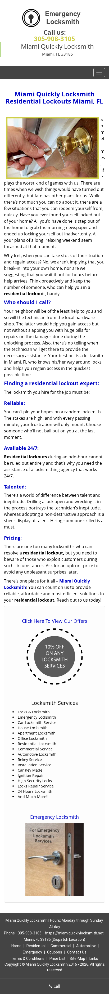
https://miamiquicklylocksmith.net (74, 933)
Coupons (54, 952)
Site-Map (77, 958)
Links (93, 958)
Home (16, 946)
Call (56, 986)
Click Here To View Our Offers (54, 621)
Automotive (86, 946)
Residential (36, 946)
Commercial (61, 946)
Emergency (32, 952)
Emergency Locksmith (54, 817)
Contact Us (77, 952)
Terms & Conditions (27, 958)
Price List (57, 958)
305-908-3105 (54, 38)
